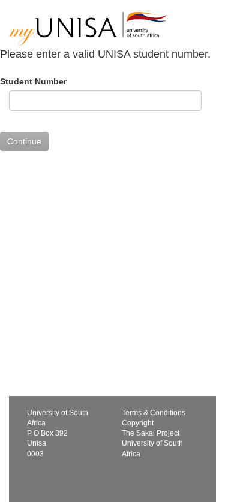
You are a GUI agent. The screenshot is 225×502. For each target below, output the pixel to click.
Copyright (138, 423)
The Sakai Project (150, 433)
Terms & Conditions (153, 413)
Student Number (33, 81)
